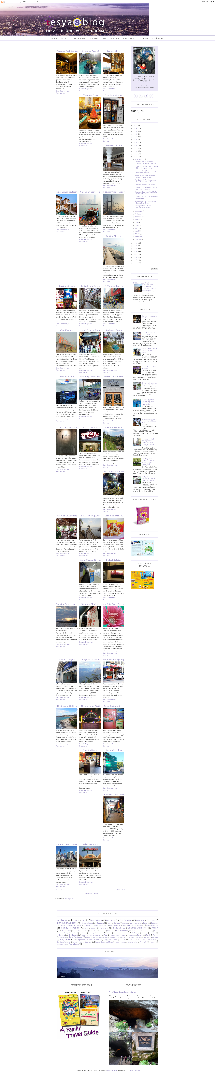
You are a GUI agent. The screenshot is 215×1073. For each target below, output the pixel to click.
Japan (155, 927)
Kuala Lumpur (122, 931)
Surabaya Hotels (77, 942)
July (137, 222)
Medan (153, 933)
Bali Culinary (96, 920)
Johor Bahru (66, 931)
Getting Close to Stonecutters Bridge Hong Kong (145, 202)
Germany (94, 928)
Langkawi (82, 933)
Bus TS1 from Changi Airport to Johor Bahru (149, 350)
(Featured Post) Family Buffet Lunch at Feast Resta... (145, 176)
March (137, 234)
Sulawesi (150, 940)
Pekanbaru (131, 935)
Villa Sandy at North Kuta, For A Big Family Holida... (146, 188)
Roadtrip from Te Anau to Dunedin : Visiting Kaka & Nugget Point (148, 461)
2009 (136, 254)
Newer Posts (60, 890)
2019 (136, 142)
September (139, 217)
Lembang (91, 933)
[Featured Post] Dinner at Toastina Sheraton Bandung (145, 162)
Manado (144, 933)
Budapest (154, 923)
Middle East (158, 38)
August (138, 220)
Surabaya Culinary (63, 942)
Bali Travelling (126, 920)
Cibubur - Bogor (75, 925)
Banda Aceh (140, 920)
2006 (136, 263)
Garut (86, 928)
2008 (136, 257)
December (139, 159)
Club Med (103, 925)
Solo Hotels (131, 939)
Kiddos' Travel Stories (141, 283)
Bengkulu (125, 923)
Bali (84, 919)
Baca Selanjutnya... (63, 91)
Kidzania (102, 931)
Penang (139, 935)
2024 (136, 128)
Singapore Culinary (110, 940)
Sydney (88, 942)
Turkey (151, 942)
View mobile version (91, 893)
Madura (117, 933)
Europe (144, 38)
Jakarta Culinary (137, 927)
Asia (104, 38)
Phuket (155, 935)
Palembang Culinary (95, 935)
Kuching (73, 933)
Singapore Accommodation (87, 940)
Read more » (60, 93)
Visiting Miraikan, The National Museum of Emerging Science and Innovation (149, 402)
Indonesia (94, 38)
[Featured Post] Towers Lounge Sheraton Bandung (146, 171)
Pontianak (63, 937)
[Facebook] (136, 96)
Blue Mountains (135, 923)
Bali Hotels (110, 920)
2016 (136, 151)
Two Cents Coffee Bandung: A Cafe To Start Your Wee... (145, 181)
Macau (109, 933)
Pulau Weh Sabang (75, 937)
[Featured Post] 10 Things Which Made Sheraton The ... (146, 167)
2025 (136, 125)
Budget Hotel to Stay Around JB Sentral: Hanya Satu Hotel (149, 478)
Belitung (117, 923)
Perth (148, 935)
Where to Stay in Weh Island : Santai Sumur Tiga (149, 420)
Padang (84, 935)
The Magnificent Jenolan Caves (122, 992)
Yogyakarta (74, 944)
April (137, 231)
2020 (136, 140)
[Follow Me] (141, 96)
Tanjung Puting (132, 942)
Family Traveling (70, 927)
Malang (134, 933)
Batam (110, 923)
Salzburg (123, 937)
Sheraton (146, 937)
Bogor (145, 923)
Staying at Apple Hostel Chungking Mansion (143, 206)
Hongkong (104, 928)
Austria (75, 920)
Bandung (150, 920)
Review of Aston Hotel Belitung (145, 184)
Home (54, 38)
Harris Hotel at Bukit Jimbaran (149, 368)
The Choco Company (133, 1070)
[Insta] (146, 96)
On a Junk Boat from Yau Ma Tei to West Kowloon (146, 193)
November (139, 211)
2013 (136, 243)
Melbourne (61, 935)
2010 (136, 251)
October (138, 214)
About (64, 38)
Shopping (155, 937)
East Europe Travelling (132, 925)
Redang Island (114, 937)
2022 (136, 134)
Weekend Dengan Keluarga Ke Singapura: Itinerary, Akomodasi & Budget (149, 288)
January (138, 239)
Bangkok (100, 923)
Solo (123, 940)
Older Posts (121, 890)
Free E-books (78, 38)
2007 (136, 260)
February (138, 237)
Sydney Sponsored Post (104, 942)
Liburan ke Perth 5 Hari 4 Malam (148, 333)
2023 (136, 131)
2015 (136, 154)
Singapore (65, 939)
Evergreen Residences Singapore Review (149, 384)
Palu (105, 935)
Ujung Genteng (62, 944)
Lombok (100, 933)
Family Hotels (152, 925)
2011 (136, 249)
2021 (136, 137)
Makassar (125, 933)
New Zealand (129, 38)
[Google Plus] (151, 96)
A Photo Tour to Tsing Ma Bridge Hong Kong (146, 197)
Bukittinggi (63, 925)
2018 (136, 145)
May (137, 228)
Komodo (110, 931)
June (137, 225)
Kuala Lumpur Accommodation (142, 931)
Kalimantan (92, 931)
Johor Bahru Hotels (80, 931)
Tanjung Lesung (120, 942)
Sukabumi (141, 939)
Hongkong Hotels (119, 928)
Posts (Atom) (69, 899)
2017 (136, 148)
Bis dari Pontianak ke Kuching (149, 317)
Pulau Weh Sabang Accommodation (96, 937)
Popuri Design (112, 1070)
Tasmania (143, 942)
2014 (136, 157)
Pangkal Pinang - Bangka (117, 935)
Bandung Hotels (87, 923)
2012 (136, 246)
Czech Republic (114, 925)
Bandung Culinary (66, 922)
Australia (114, 38)
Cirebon (87, 925)
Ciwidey (95, 925)
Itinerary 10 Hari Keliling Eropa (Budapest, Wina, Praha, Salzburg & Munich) (148, 442)
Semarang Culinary (135, 937)
